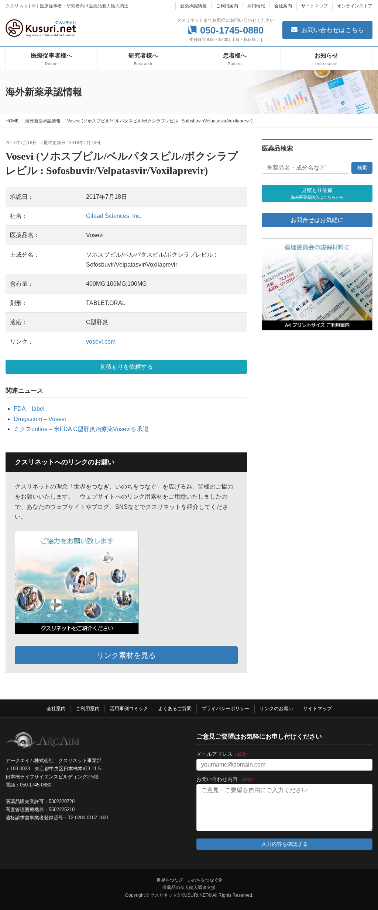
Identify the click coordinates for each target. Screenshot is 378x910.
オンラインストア (354, 5)
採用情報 (256, 5)
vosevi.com (101, 341)
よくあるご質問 (175, 708)
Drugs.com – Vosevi (40, 419)
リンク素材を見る (126, 655)
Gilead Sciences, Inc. (113, 216)
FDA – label (29, 409)
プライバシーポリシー (226, 708)
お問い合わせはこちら (331, 30)
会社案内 (283, 5)
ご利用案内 (227, 5)
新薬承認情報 (193, 5)
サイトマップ (314, 5)
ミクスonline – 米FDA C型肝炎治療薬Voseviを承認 (81, 429)
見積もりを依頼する (126, 367)
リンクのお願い (276, 708)
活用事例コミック (129, 708)
